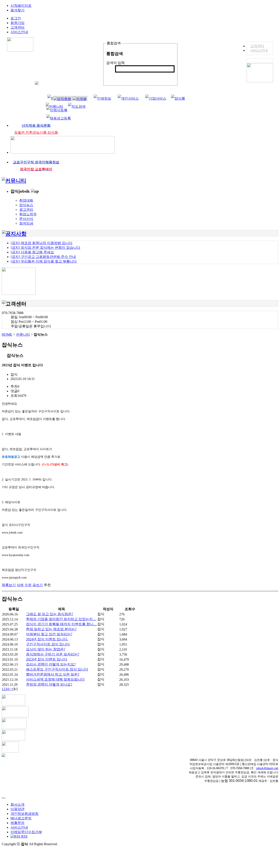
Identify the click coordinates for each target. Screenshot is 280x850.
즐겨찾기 (17, 10)
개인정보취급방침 (24, 813)
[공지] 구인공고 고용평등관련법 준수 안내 (43, 257)
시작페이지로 (21, 5)
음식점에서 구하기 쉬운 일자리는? (52, 654)
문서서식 (26, 219)
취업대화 (26, 200)
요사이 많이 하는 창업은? (45, 649)
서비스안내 (259, 50)
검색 (120, 76)
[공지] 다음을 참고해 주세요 (32, 252)
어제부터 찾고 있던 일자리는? (49, 634)
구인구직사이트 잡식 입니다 (48, 644)
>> (11, 689)
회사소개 (17, 804)
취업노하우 (28, 214)
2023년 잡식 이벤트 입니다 (46, 659)
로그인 (15, 18)
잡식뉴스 (26, 205)
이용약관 (17, 809)
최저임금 (26, 223)
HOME (7, 334)
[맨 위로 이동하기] (3, 798)
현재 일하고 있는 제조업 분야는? (51, 629)
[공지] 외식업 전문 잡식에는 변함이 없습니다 (45, 247)
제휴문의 (17, 823)
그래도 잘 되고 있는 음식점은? (49, 614)
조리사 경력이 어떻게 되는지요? (51, 664)
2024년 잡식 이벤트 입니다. (47, 639)
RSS (24, 836)
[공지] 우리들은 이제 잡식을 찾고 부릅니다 (44, 261)
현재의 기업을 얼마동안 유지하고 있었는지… (61, 619)
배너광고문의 (21, 818)
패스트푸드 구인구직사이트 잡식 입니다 (57, 669)
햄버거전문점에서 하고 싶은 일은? (52, 674)
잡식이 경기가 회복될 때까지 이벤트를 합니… (61, 624)
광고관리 (26, 209)
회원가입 (17, 23)
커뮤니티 (23, 334)
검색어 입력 (115, 63)
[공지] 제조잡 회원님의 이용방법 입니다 (41, 243)
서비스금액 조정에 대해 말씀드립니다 (55, 679)
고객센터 (257, 46)
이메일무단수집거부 (26, 832)
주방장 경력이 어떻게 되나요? (49, 684)
